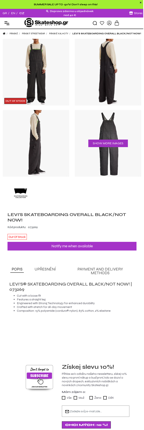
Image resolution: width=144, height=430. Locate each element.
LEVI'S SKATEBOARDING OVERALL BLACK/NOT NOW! (106, 33)
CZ (21, 13)
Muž (81, 397)
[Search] (95, 23)
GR (5, 13)
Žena (97, 397)
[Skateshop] (46, 22)
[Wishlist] (102, 23)
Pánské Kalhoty (58, 33)
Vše (69, 397)
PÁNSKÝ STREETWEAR (33, 33)
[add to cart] (117, 23)
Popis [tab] (17, 269)
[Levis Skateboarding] (72, 194)
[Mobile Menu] (6, 23)
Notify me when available (72, 246)
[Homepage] (4, 33)
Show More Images (108, 143)
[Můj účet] (109, 22)
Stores (138, 13)
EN (13, 13)
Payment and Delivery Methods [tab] (100, 271)
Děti (111, 397)
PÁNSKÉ (14, 33)
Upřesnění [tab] (45, 269)
